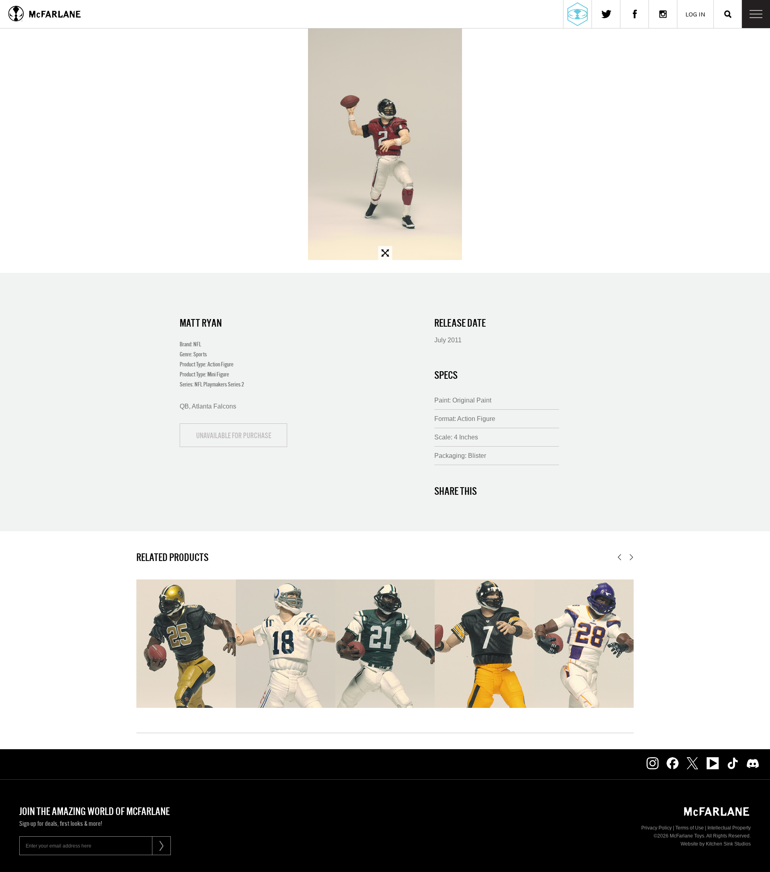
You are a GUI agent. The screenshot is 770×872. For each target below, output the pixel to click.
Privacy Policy (656, 828)
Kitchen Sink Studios (728, 844)
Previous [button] (619, 557)
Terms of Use (689, 828)
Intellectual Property (729, 828)
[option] (385, 144)
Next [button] (631, 557)
